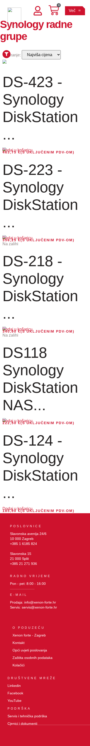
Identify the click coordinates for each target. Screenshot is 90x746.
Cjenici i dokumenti (22, 724)
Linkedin (14, 686)
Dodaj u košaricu (17, 150)
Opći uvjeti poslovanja (29, 650)
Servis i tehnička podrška (27, 716)
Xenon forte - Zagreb (29, 635)
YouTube (15, 701)
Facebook (15, 693)
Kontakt (18, 643)
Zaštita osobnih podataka (32, 658)
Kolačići (18, 665)
